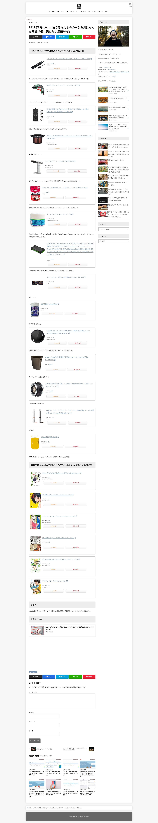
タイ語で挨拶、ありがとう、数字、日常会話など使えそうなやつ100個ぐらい (118, 192)
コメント (33, 692)
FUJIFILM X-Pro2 (114, 72)
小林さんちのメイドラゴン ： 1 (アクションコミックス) (61, 473)
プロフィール (73, 12)
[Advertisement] (44, 651)
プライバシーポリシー (103, 12)
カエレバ (52, 63)
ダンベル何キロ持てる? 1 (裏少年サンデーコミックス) (60, 559)
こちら (113, 81)
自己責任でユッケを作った (116, 160)
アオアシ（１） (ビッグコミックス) (54, 581)
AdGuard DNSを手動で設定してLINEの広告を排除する (117, 199)
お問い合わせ (82, 12)
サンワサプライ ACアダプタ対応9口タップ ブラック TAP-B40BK (68, 59)
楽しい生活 (51, 12)
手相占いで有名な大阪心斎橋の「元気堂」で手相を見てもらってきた (118, 146)
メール (32, 721)
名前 (31, 712)
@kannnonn (107, 67)
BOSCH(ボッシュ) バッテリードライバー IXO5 (62, 85)
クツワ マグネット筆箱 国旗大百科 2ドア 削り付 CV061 (65, 277)
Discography (92, 12)
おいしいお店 (64, 12)
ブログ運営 (29, 19)
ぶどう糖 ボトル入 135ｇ (49, 304)
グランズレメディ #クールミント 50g (59, 214)
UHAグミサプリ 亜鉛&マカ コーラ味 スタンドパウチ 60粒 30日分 (64, 188)
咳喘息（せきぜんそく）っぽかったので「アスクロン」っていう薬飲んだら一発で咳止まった (118, 214)
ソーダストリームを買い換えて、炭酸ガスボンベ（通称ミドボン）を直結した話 (118, 154)
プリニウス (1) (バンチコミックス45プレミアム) (58, 538)
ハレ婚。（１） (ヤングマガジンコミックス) (57, 494)
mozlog (75, 816)
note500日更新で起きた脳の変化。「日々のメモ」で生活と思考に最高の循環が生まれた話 (118, 169)
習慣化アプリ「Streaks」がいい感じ (118, 206)
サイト (31, 731)
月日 (114, 76)
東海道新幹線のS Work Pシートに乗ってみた (118, 184)
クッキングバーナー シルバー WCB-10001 (59, 161)
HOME (29, 807)
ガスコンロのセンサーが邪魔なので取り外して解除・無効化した (118, 177)
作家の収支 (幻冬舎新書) (49, 437)
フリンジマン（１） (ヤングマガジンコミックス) (58, 516)
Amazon (56, 68)
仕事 (58, 12)
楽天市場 (77, 68)
